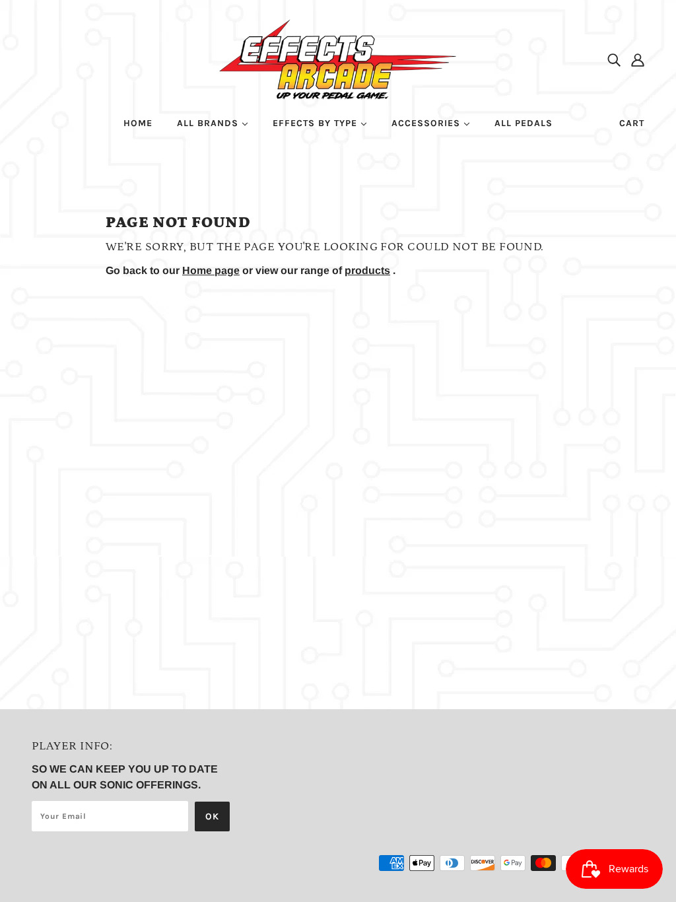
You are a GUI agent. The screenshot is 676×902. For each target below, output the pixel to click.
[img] (614, 59)
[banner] (338, 58)
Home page (211, 270)
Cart (631, 123)
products (367, 270)
